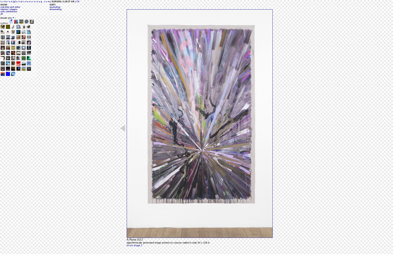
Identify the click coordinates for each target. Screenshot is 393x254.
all (1, 14)
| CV (76, 1)
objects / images (8, 9)
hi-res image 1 (134, 245)
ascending (55, 7)
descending (56, 9)
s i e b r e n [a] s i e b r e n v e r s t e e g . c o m (25, 1)
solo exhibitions (8, 11)
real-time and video (10, 7)
